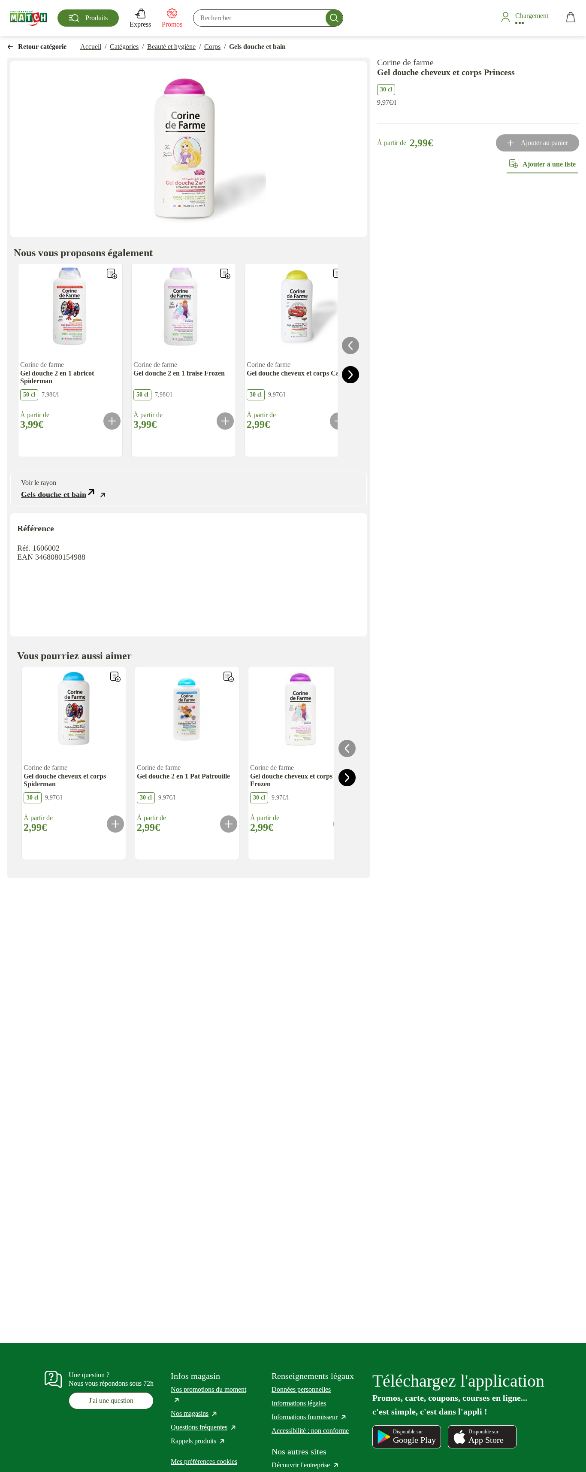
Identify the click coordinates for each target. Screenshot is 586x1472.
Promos (172, 24)
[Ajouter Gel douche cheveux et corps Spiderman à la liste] (115, 676)
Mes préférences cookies (204, 1461)
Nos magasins (194, 1413)
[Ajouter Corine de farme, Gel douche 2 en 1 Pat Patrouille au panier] (228, 824)
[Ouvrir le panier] (570, 18)
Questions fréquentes (204, 1427)
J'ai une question (111, 1400)
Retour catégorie (42, 46)
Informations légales (299, 1403)
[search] (268, 18)
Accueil (90, 46)
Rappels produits (198, 1441)
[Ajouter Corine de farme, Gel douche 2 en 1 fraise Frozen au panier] (225, 421)
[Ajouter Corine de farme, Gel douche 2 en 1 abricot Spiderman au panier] (112, 421)
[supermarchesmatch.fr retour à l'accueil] (28, 18)
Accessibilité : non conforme (310, 1430)
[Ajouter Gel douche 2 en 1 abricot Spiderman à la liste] (112, 273)
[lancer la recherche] (334, 18)
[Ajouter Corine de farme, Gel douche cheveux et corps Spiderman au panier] (115, 824)
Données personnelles (301, 1389)
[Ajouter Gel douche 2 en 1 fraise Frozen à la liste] (225, 273)
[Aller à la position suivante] (350, 374)
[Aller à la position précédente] (350, 345)
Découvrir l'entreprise (305, 1465)
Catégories (124, 46)
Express (140, 24)
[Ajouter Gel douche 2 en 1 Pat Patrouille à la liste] (228, 676)
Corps (212, 46)
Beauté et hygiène (171, 46)
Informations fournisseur (309, 1417)
